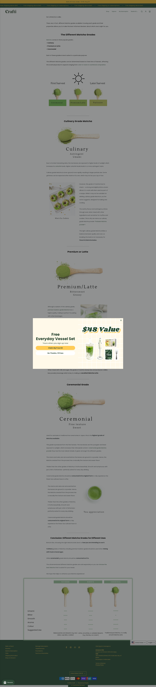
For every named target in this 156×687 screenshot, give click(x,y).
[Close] (121, 320)
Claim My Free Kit (55, 348)
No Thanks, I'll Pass (55, 353)
